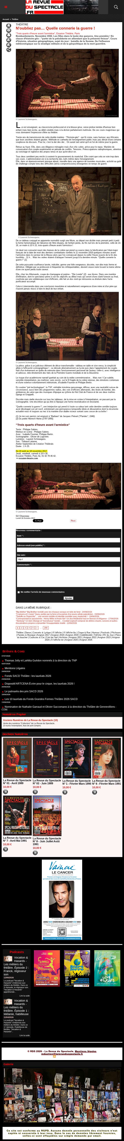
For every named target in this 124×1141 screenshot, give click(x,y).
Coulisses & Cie (36, 637)
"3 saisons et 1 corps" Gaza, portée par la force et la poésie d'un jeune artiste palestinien (54, 614)
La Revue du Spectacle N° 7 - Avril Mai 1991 (17, 839)
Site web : (21, 555)
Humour (95, 632)
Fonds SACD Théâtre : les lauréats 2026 (28, 655)
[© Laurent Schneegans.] (67, 50)
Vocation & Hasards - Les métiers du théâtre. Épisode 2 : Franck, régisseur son (16, 966)
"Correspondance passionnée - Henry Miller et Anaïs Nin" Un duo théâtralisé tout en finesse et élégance (61, 619)
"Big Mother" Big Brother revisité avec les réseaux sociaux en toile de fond (48, 612)
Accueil (6, 19)
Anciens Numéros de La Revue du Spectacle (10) (30, 720)
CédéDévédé (86, 635)
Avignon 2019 (72, 635)
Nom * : (20, 536)
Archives (63, 637)
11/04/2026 (9, 1017)
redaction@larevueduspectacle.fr (62, 1054)
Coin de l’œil (52, 637)
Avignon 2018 (57, 635)
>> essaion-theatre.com (27, 458)
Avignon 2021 (75, 637)
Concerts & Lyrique (42, 632)
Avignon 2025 (71, 640)
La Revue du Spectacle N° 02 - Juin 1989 (47, 782)
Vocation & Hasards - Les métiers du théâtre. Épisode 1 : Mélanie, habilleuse (16, 1007)
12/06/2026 (9, 978)
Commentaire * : (24, 565)
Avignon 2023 (104, 637)
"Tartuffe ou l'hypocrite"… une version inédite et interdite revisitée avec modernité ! (52, 616)
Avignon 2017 (43, 635)
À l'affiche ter (57, 640)
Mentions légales (85, 1051)
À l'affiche (57, 632)
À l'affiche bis (69, 632)
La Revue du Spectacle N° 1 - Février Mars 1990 (76, 782)
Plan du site (46, 1056)
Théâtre (15, 19)
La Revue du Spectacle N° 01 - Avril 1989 (17, 782)
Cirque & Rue (84, 632)
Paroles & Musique (26, 635)
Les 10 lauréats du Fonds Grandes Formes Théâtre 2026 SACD (41, 678)
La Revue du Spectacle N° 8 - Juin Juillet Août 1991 (47, 841)
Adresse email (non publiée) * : (31, 545)
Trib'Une (97, 635)
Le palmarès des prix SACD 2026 (24, 670)
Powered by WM (75, 1056)
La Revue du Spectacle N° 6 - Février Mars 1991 (106, 782)
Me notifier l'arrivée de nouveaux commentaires (43, 592)
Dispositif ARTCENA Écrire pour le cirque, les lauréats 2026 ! (39, 663)
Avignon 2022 (89, 637)
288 (45, 628)
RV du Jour (108, 635)
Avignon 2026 (85, 640)
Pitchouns (116, 632)
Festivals (105, 632)
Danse (28, 632)
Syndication (61, 1056)
